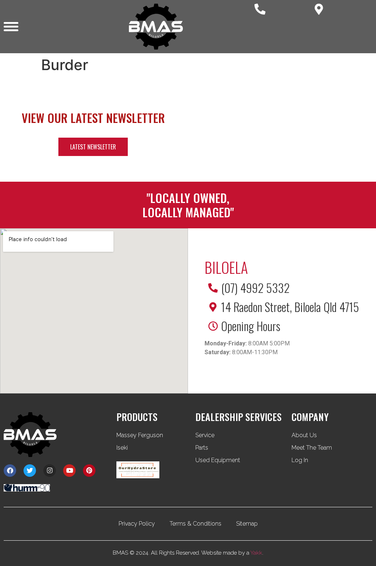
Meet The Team (312, 447)
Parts (201, 447)
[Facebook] (10, 470)
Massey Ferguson (139, 435)
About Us (304, 435)
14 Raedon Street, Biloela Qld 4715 (290, 306)
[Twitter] (30, 470)
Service (204, 435)
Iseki (122, 447)
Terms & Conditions (195, 523)
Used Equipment (217, 460)
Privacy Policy (137, 523)
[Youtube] (69, 470)
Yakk (256, 552)
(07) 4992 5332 (255, 287)
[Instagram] (49, 470)
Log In (300, 460)
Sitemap (247, 523)
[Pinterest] (89, 470)
